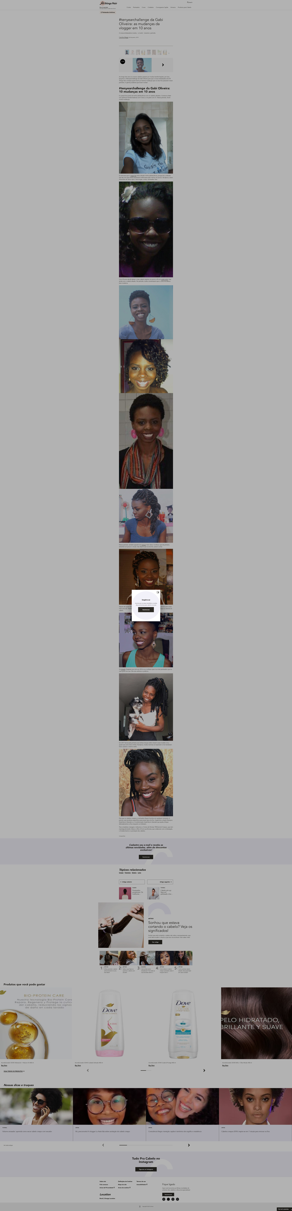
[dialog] (146, 605)
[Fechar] (158, 592)
